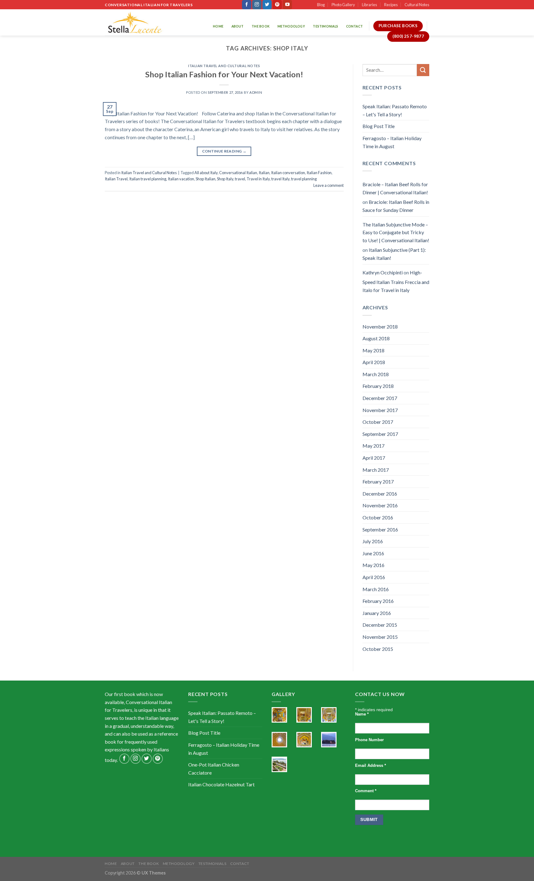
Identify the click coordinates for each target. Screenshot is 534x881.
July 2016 (372, 541)
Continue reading (224, 151)
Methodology (291, 26)
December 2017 (379, 398)
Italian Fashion (319, 172)
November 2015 (380, 637)
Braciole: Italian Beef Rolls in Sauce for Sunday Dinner (395, 206)
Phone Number (369, 740)
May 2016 (373, 565)
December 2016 (379, 493)
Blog (321, 4)
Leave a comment (328, 185)
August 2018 (376, 338)
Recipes (391, 4)
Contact (354, 26)
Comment (365, 791)
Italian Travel (116, 178)
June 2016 (373, 553)
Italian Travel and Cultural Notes (224, 66)
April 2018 (373, 362)
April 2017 (373, 458)
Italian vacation (181, 178)
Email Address (370, 765)
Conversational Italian (238, 172)
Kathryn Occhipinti (382, 272)
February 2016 (378, 601)
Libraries (369, 4)
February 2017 (378, 481)
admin (255, 92)
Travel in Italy (258, 178)
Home (218, 26)
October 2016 (377, 517)
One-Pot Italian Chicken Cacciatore (213, 769)
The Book (260, 26)
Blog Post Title (378, 126)
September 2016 (380, 529)
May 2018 (373, 350)
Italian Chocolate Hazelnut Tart (221, 784)
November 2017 (380, 410)
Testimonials (325, 26)
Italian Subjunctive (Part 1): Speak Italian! (394, 254)
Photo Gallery (343, 4)
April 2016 (373, 577)
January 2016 (376, 613)
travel (240, 178)
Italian (264, 172)
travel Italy (280, 178)
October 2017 (377, 422)
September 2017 (380, 434)
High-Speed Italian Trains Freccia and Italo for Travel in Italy (395, 281)
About (237, 26)
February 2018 (378, 386)
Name (362, 714)
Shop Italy (225, 178)
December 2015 (379, 625)
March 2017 (375, 470)
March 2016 (375, 589)
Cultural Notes (417, 4)
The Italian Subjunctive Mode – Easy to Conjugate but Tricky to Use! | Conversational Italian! (395, 232)
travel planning (304, 178)
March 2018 (375, 374)
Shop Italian (205, 178)
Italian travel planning (147, 178)
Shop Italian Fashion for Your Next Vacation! (224, 74)
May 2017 (373, 446)
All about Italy (206, 172)
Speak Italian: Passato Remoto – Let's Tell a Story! (394, 110)
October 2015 (377, 649)
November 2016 (380, 505)
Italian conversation (288, 172)
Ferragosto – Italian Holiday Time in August (392, 142)
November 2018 (380, 326)
